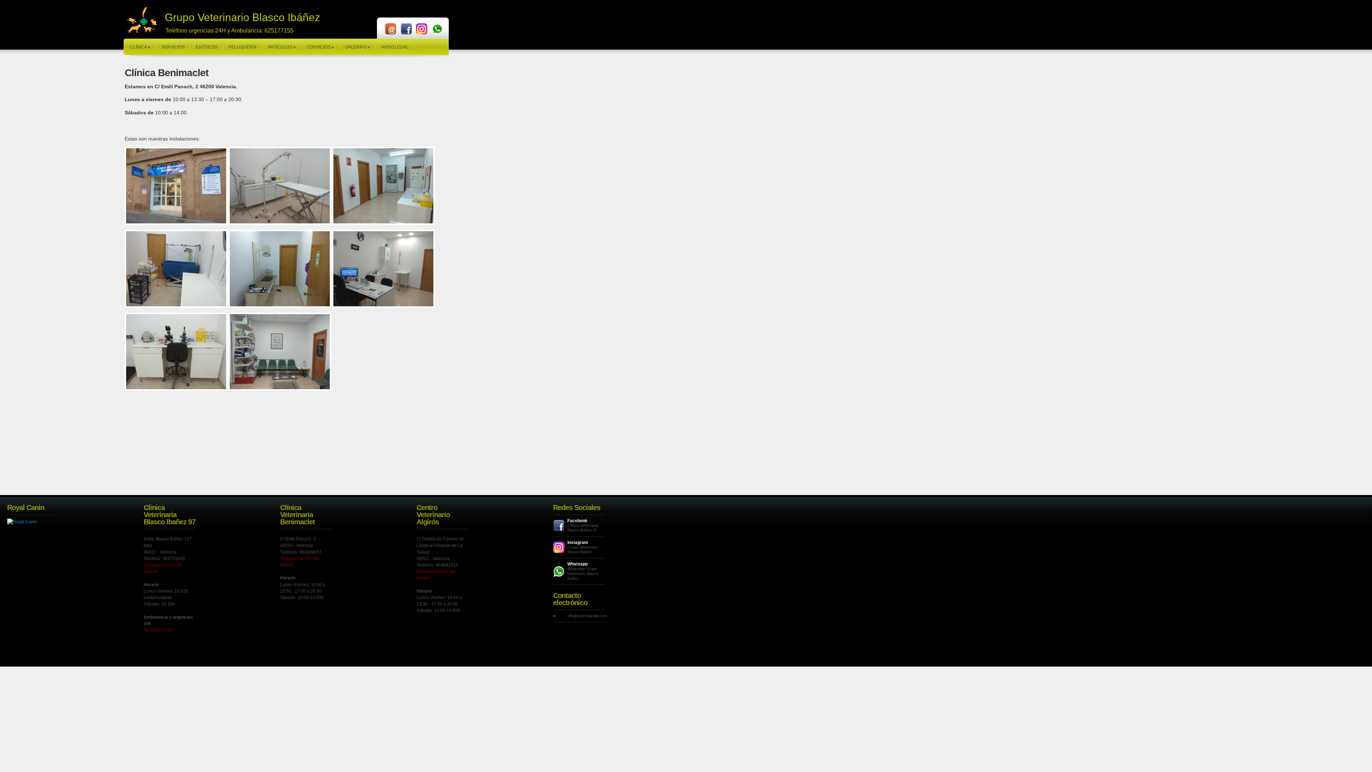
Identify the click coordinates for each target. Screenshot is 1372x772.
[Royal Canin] (22, 521)
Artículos (282, 47)
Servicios (173, 47)
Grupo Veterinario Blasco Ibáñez (582, 549)
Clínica (140, 47)
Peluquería (243, 47)
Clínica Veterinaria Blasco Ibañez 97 (582, 527)
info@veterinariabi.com (587, 616)
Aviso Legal (395, 47)
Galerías (357, 47)
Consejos (320, 47)
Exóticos (207, 47)
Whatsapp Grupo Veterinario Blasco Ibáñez (582, 573)
